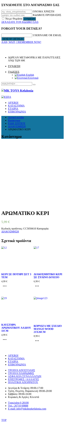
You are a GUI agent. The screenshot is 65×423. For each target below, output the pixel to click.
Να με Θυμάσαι (14, 18)
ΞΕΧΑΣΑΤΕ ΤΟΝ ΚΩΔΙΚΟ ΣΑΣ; (20, 22)
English (29, 74)
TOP (3, 420)
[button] (34, 84)
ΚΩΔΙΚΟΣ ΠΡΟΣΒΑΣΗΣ (47, 15)
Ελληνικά (33, 77)
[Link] (5, 51)
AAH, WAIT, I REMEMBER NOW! (21, 42)
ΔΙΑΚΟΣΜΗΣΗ (10, 231)
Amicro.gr (42, 414)
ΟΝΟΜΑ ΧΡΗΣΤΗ (43, 11)
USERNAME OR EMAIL (47, 35)
